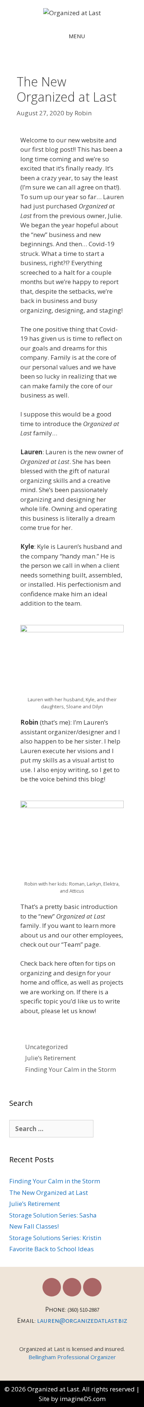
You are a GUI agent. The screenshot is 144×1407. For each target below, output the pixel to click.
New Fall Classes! (34, 1226)
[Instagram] (72, 1287)
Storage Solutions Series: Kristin (55, 1237)
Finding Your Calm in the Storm (70, 1069)
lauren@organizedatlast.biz (82, 1320)
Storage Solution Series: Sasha (53, 1215)
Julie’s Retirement (50, 1058)
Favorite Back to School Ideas (51, 1249)
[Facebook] (51, 1287)
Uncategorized (46, 1046)
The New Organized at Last (48, 1192)
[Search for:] (51, 1129)
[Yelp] (92, 1287)
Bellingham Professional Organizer (72, 1357)
